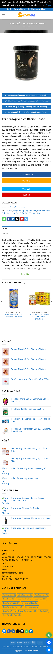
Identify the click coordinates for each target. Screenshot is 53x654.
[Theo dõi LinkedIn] (31, 631)
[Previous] (1, 306)
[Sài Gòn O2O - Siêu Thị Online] (26, 15)
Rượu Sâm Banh (24, 599)
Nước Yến (41, 211)
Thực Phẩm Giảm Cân (24, 213)
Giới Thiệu (6, 647)
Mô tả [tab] (4, 229)
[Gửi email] (22, 631)
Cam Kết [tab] (5, 234)
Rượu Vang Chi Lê (11, 603)
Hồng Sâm (17, 211)
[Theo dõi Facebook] (9, 631)
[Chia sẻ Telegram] (26, 219)
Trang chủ (14, 24)
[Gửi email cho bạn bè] (17, 219)
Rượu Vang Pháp (29, 603)
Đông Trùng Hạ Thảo (12, 615)
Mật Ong (25, 211)
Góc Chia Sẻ (45, 647)
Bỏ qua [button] (48, 5)
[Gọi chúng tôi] (27, 631)
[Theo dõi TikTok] (18, 631)
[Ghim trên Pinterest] (22, 219)
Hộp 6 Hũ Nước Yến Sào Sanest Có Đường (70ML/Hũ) (39, 317)
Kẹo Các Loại (42, 595)
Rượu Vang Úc (31, 607)
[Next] (51, 306)
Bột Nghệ (9, 211)
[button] (3, 15)
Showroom (18, 647)
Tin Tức (27, 647)
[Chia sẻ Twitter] (13, 219)
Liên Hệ (35, 647)
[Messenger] (49, 650)
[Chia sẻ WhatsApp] (4, 219)
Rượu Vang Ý (9, 611)
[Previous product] (29, 28)
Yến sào (43, 611)
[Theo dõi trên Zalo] (4, 631)
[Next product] (24, 28)
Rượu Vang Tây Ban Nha (13, 607)
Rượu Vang (40, 599)
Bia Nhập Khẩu (9, 595)
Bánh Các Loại (25, 595)
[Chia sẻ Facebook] (9, 219)
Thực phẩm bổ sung (34, 24)
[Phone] (49, 635)
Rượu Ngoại (9, 599)
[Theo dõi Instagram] (13, 631)
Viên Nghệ (36, 213)
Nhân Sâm (32, 211)
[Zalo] (49, 642)
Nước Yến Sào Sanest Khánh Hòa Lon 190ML (14, 316)
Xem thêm (25, 274)
